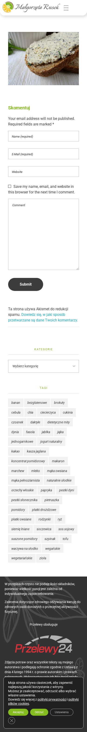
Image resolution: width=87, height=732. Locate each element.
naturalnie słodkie (59, 480)
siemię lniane (20, 529)
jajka (60, 432)
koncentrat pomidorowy (28, 461)
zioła (42, 558)
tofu (65, 539)
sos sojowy (66, 529)
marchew (17, 471)
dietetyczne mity (58, 422)
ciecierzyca (48, 412)
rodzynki (45, 519)
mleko (35, 471)
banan (15, 403)
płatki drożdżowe (44, 510)
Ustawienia (62, 712)
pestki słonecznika (24, 500)
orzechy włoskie (22, 490)
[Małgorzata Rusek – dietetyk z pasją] (31, 7)
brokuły (59, 403)
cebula (15, 412)
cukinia (68, 412)
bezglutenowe (37, 403)
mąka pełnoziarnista (25, 480)
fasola (30, 432)
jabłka (46, 432)
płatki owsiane (21, 519)
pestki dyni (66, 490)
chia (30, 412)
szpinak (50, 539)
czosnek (17, 422)
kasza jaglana (36, 451)
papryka (46, 490)
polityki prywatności (52, 699)
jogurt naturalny (51, 441)
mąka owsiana (57, 471)
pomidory (18, 510)
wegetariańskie (21, 558)
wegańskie (52, 548)
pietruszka (52, 500)
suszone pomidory (24, 539)
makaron (58, 461)
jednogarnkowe (22, 441)
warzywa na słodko (24, 548)
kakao (15, 451)
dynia (15, 432)
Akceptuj (18, 712)
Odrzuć (39, 712)
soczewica (44, 529)
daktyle (35, 422)
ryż (60, 519)
